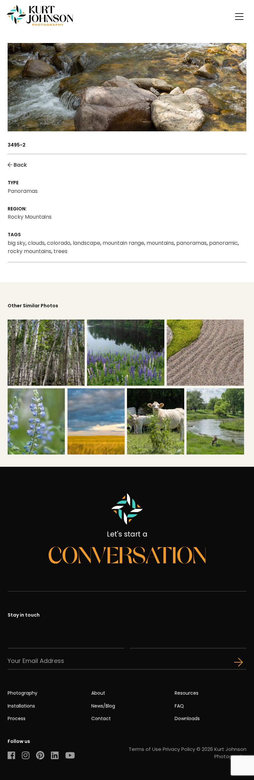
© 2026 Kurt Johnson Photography (221, 753)
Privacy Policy (179, 749)
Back (19, 165)
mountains (160, 243)
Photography (22, 693)
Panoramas (23, 191)
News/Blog (103, 706)
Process (16, 718)
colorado (58, 243)
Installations (21, 706)
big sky (16, 243)
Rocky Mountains (30, 217)
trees (60, 251)
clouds (36, 243)
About (98, 693)
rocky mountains (29, 251)
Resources (186, 693)
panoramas (191, 243)
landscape (86, 243)
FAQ (179, 706)
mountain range (123, 243)
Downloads (187, 718)
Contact (101, 718)
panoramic (223, 243)
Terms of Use (145, 749)
